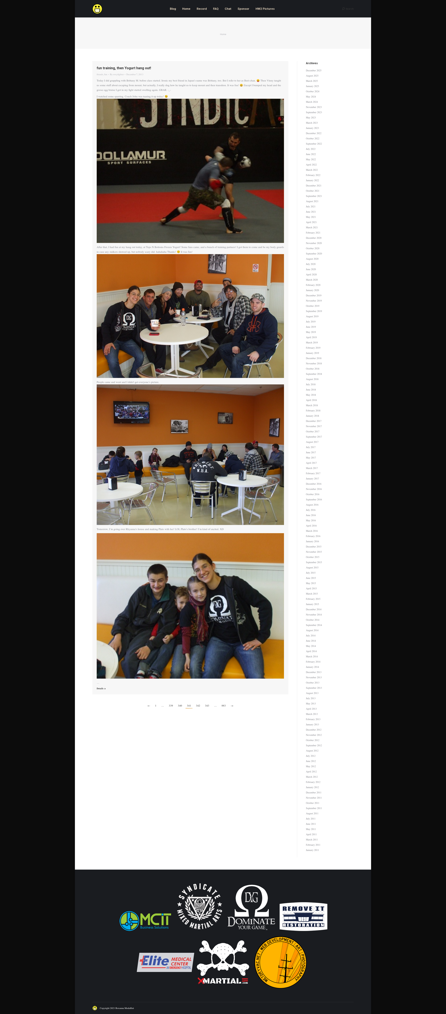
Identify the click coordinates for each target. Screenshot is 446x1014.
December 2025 (313, 70)
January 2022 (312, 180)
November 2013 (314, 677)
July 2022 (311, 149)
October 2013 (312, 682)
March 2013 (312, 714)
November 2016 (314, 489)
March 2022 (312, 169)
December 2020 (313, 237)
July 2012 (311, 755)
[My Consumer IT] (145, 931)
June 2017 (311, 452)
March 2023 (312, 122)
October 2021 (312, 190)
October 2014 (312, 619)
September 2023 (314, 112)
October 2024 (312, 91)
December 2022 (313, 133)
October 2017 (312, 431)
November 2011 (314, 797)
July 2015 (311, 572)
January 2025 (312, 86)
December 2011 (313, 792)
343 (207, 705)
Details (100, 688)
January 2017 (312, 478)
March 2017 (312, 468)
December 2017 (313, 421)
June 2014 (311, 640)
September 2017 (314, 436)
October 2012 (312, 740)
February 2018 (313, 410)
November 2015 (314, 551)
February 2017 (313, 473)
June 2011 (311, 823)
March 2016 (312, 530)
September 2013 (314, 687)
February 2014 (313, 661)
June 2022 (311, 154)
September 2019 (314, 311)
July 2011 (311, 818)
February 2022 (313, 175)
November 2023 (314, 107)
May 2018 (311, 394)
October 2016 (312, 494)
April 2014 (311, 651)
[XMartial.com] (223, 990)
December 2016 (313, 483)
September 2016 (314, 499)
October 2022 (312, 138)
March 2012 (312, 776)
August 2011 (312, 813)
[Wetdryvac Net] (280, 990)
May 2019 (311, 332)
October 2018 (312, 368)
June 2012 (311, 761)
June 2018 (311, 389)
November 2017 (314, 426)
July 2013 (311, 698)
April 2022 (311, 164)
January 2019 (312, 353)
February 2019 (313, 347)
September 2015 (314, 562)
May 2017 (311, 457)
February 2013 (313, 719)
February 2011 (313, 844)
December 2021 (313, 185)
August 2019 (312, 316)
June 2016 (311, 515)
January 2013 (312, 724)
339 (171, 705)
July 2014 (311, 635)
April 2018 (311, 400)
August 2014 (312, 630)
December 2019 (313, 295)
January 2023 (312, 128)
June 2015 (311, 578)
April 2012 (311, 771)
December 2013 (313, 672)
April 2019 (311, 337)
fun (105, 74)
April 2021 (311, 222)
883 (224, 705)
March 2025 (312, 80)
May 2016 (311, 520)
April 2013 (311, 708)
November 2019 (314, 300)
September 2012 (314, 745)
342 (198, 705)
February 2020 (313, 285)
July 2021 (311, 206)
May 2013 (311, 703)
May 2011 (311, 829)
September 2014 (314, 625)
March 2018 (312, 405)
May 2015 (311, 583)
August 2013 (312, 693)
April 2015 (311, 588)
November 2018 (314, 363)
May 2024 (311, 96)
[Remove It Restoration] (303, 931)
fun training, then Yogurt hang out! (124, 68)
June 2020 (311, 269)
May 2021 (311, 217)
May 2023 (311, 117)
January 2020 (312, 290)
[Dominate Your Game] (251, 931)
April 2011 (311, 834)
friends (100, 74)
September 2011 (314, 808)
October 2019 (312, 305)
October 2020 (312, 248)
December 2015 (313, 546)
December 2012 (313, 729)
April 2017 (311, 462)
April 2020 (311, 274)
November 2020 (314, 243)
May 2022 (311, 159)
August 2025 (312, 75)
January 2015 (312, 604)
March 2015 (312, 593)
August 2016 (312, 504)
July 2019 (311, 321)
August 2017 (312, 442)
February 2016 (313, 536)
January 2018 (312, 415)
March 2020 (312, 279)
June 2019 (311, 326)
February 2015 (313, 598)
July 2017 (311, 447)
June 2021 (311, 211)
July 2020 (311, 264)
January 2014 (312, 667)
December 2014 (313, 609)
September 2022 (314, 143)
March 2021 (312, 227)
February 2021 (313, 232)
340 (180, 705)
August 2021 (312, 201)
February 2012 (313, 782)
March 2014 (312, 656)
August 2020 (312, 258)
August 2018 (312, 379)
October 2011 (312, 803)
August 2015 (312, 567)
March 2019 (312, 342)
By (117, 74)
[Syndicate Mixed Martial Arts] (199, 931)
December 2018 (313, 358)
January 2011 (312, 850)
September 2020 (314, 253)
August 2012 (312, 750)
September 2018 (314, 373)
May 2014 (311, 646)
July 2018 (311, 384)
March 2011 (312, 839)
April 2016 (311, 525)
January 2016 (312, 541)
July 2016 (311, 510)
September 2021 (314, 196)
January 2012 (312, 787)
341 (189, 705)
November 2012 (314, 735)
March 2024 (312, 101)
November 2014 (314, 614)
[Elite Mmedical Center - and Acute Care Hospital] (165, 990)
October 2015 (312, 557)
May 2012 (311, 766)
